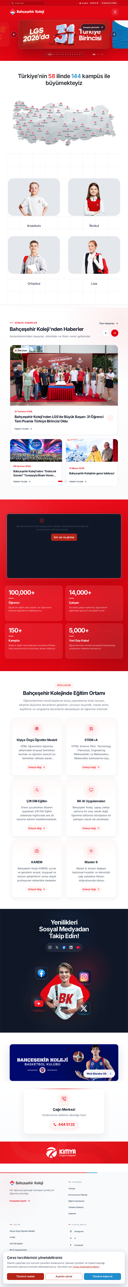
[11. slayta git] (72, 54)
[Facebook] (64, 947)
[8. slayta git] (65, 54)
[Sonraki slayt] (114, 34)
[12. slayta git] (74, 54)
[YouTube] (78, 947)
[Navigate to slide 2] (64, 481)
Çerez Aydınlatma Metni (86, 1266)
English (85, 3)
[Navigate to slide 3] (66, 481)
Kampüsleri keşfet (18, 1201)
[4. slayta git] (53, 54)
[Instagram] (50, 947)
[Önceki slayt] (14, 34)
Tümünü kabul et (102, 1276)
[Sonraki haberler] (114, 333)
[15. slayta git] (81, 54)
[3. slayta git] (50, 54)
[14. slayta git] (79, 54)
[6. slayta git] (57, 54)
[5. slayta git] (55, 54)
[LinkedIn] (71, 947)
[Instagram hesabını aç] (86, 975)
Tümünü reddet (25, 1276)
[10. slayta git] (70, 54)
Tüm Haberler (107, 323)
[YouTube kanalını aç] (39, 1005)
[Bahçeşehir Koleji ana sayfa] (59, 11)
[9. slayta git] (67, 54)
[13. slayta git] (77, 54)
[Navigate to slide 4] (69, 481)
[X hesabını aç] (86, 1009)
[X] (57, 947)
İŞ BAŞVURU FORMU (109, 3)
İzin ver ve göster (64, 537)
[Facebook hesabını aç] (42, 973)
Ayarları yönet (64, 1276)
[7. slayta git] (62, 54)
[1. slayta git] (46, 54)
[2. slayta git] (48, 54)
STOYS (93, 3)
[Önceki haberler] (106, 333)
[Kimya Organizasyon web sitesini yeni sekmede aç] (64, 1152)
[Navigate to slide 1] (60, 481)
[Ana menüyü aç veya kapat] (115, 12)
